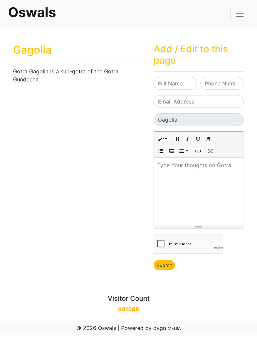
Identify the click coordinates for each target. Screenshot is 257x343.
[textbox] (199, 191)
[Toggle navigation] (239, 13)
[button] (163, 138)
